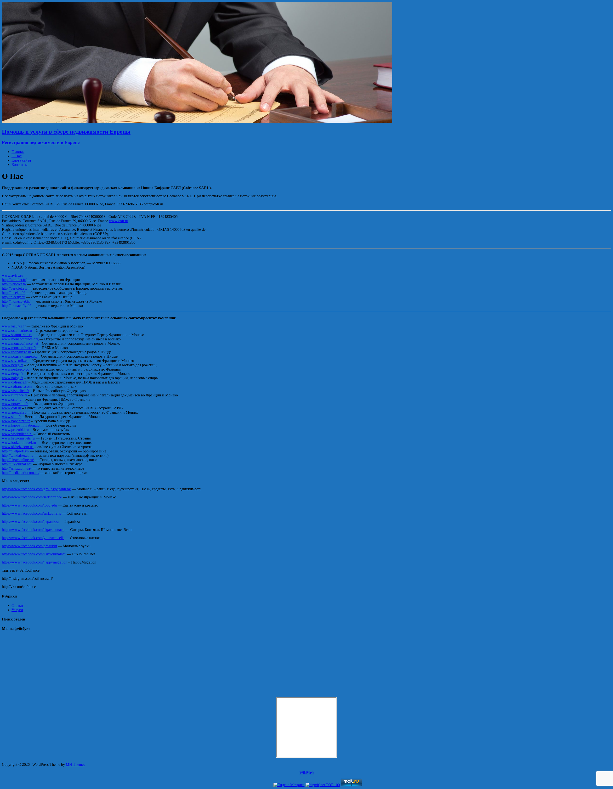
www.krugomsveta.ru (18, 438)
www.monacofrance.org (20, 339)
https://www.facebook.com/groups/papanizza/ (36, 489)
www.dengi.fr (12, 374)
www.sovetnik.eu (15, 361)
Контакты (19, 165)
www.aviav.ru (12, 275)
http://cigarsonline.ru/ (18, 460)
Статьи (17, 605)
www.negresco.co (15, 369)
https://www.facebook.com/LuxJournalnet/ (34, 554)
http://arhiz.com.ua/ (16, 468)
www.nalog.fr (12, 378)
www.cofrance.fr (15, 382)
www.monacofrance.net (20, 343)
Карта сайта (21, 160)
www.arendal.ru (14, 412)
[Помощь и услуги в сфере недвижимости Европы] (197, 121)
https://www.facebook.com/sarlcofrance (32, 497)
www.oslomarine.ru (17, 330)
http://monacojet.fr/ (16, 301)
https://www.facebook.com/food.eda (29, 505)
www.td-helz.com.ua (18, 447)
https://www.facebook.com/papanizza (30, 521)
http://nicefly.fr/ (13, 297)
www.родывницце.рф (19, 356)
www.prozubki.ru (15, 430)
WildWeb (307, 773)
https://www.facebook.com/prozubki (29, 546)
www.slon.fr (11, 417)
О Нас (16, 156)
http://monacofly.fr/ (16, 306)
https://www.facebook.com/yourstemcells (33, 538)
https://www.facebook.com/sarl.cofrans (31, 513)
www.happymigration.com (22, 425)
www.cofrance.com (17, 386)
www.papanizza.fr (16, 421)
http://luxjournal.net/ (17, 464)
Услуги (17, 610)
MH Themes (75, 764)
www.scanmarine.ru (17, 335)
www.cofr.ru (118, 221)
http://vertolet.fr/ (14, 284)
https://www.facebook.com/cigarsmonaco (33, 530)
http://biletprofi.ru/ (15, 451)
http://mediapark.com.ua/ (20, 473)
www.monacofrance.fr (19, 348)
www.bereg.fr (12, 365)
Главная (17, 152)
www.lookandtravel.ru (19, 442)
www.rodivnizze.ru (16, 352)
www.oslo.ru (12, 399)
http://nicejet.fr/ (13, 293)
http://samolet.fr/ (14, 280)
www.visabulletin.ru (17, 434)
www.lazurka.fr (14, 326)
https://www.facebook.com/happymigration (34, 562)
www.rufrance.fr (14, 395)
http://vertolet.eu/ (14, 288)
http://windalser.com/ (17, 455)
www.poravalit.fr (15, 404)
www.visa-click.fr (15, 391)
